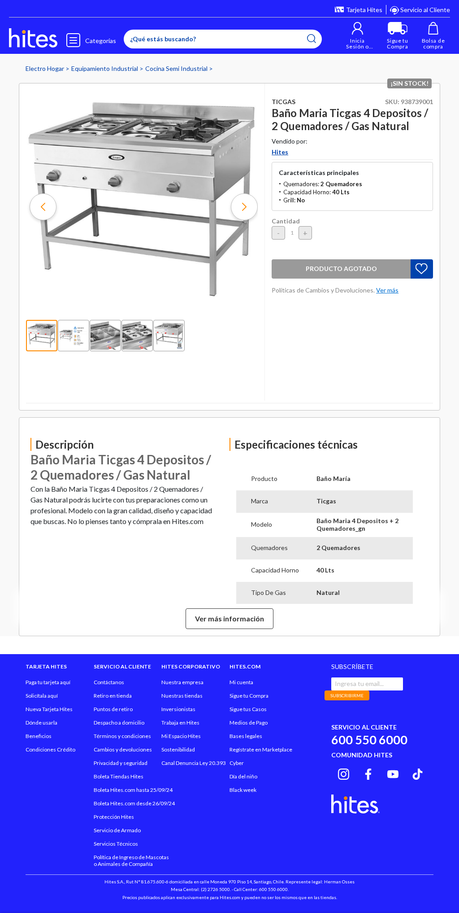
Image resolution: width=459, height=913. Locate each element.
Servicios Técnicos (116, 843)
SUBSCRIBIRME (347, 695)
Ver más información (229, 618)
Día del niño (243, 776)
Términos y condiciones (122, 736)
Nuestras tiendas (182, 695)
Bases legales (246, 736)
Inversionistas (178, 709)
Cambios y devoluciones (123, 749)
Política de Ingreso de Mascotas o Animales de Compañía (131, 860)
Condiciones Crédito (50, 749)
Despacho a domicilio (119, 722)
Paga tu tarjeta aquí (48, 682)
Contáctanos (109, 682)
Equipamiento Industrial (105, 68)
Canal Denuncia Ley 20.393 (193, 763)
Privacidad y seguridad (120, 763)
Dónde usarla (41, 722)
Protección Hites (114, 816)
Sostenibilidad (178, 749)
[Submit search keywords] (311, 38)
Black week (243, 789)
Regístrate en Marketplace (261, 749)
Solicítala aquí (42, 695)
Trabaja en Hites (180, 722)
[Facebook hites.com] (368, 772)
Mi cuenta (241, 682)
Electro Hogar (45, 68)
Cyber (237, 763)
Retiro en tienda (113, 695)
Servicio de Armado (117, 830)
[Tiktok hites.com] (417, 772)
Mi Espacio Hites (181, 736)
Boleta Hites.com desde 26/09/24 (134, 803)
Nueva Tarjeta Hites (49, 709)
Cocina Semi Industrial (177, 68)
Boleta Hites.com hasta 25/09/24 (133, 789)
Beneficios (39, 736)
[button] (357, 35)
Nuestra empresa (182, 682)
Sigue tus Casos (248, 709)
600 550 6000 (369, 739)
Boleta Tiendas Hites (118, 776)
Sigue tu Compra (249, 695)
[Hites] (33, 38)
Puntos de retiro (113, 709)
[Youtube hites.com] (392, 772)
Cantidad (286, 221)
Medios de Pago (249, 722)
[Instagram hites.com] (343, 772)
